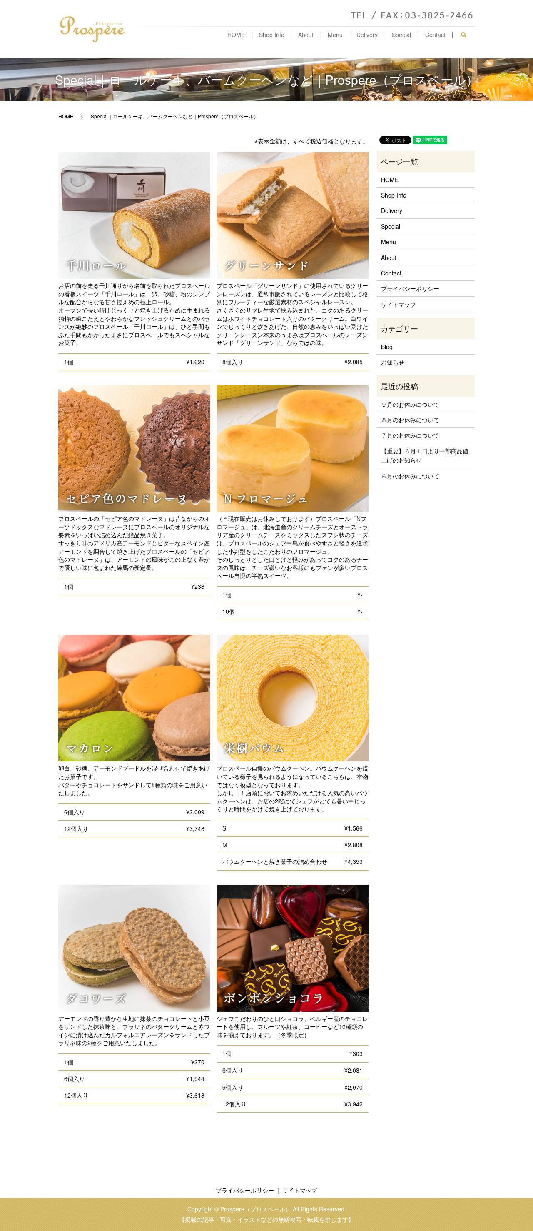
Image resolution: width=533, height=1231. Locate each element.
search (467, 35)
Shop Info (271, 34)
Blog (387, 347)
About (306, 34)
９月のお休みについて (410, 404)
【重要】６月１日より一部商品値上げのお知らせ (424, 455)
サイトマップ (398, 304)
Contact (435, 34)
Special (401, 34)
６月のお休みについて (410, 476)
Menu (335, 34)
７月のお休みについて (410, 435)
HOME (236, 34)
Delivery (367, 34)
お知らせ (392, 362)
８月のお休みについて (410, 419)
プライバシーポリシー (410, 288)
